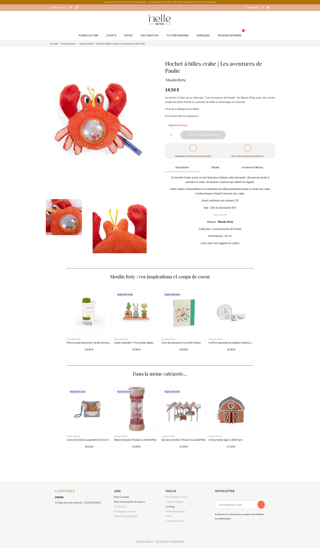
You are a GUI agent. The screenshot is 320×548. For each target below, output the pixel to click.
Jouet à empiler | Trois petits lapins (134, 342)
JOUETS (111, 35)
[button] (203, 135)
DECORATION (149, 35)
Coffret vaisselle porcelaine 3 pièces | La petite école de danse (243, 342)
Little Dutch (73, 436)
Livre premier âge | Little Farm (225, 439)
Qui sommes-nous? (176, 496)
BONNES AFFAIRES (231, 33)
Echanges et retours (125, 511)
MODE (128, 35)
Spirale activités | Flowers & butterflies (183, 439)
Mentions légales (175, 511)
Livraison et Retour (252, 167)
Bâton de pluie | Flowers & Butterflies (135, 439)
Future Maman (177, 35)
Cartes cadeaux (174, 501)
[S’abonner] (261, 505)
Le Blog (170, 506)
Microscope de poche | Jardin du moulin (89, 342)
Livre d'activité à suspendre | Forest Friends (91, 439)
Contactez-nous (175, 520)
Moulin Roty (176, 80)
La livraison (120, 506)
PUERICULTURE (88, 35)
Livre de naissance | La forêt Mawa (180, 342)
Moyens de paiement (126, 516)
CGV (168, 516)
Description (182, 167)
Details (215, 167)
